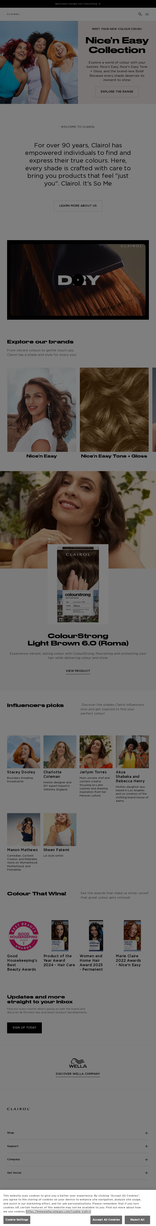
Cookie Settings (16, 1219)
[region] (78, 1208)
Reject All (137, 1219)
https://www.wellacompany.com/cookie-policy (58, 1211)
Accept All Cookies (106, 1219)
